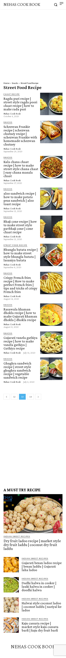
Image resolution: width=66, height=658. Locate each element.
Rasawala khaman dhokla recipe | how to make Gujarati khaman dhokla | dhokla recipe (20, 314)
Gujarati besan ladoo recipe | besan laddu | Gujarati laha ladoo (42, 566)
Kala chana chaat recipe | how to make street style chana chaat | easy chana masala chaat (21, 169)
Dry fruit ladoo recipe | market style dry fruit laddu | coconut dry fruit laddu (32, 545)
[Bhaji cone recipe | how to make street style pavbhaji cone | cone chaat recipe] (51, 227)
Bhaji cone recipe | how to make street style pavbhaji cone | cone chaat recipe (20, 227)
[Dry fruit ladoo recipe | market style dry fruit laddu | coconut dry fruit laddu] (33, 513)
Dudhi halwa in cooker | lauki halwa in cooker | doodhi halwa (39, 586)
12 (14, 396)
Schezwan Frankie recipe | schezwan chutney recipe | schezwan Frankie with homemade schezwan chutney (20, 135)
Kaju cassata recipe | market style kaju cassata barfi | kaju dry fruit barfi (40, 626)
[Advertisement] (33, 44)
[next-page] (38, 397)
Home (7, 83)
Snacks (15, 83)
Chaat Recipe (12, 94)
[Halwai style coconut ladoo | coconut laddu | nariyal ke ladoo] (11, 605)
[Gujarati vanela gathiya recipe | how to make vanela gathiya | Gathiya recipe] (51, 342)
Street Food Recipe (15, 245)
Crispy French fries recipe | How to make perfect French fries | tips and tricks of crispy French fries (20, 285)
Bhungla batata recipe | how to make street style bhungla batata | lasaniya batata (21, 255)
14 (30, 396)
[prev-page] (7, 397)
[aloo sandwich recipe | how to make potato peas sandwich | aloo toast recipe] (51, 199)
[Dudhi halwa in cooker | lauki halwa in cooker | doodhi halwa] (11, 584)
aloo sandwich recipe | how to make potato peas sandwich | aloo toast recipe (20, 198)
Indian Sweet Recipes (17, 536)
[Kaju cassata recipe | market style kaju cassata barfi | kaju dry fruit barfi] (11, 625)
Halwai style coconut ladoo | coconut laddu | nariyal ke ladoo (41, 606)
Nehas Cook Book (12, 113)
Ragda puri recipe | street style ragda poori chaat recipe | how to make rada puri (20, 104)
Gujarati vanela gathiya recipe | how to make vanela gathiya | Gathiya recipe (20, 343)
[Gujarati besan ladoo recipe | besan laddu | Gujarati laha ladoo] (11, 564)
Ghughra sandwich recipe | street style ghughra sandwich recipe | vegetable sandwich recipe (17, 370)
